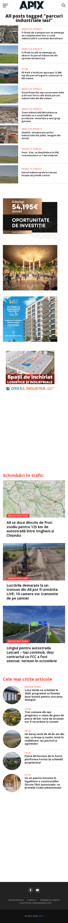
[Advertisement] (34, 434)
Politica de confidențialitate (35, 903)
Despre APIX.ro (16, 900)
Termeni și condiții (50, 900)
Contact (32, 900)
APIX (41, 916)
